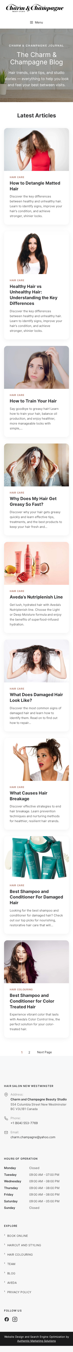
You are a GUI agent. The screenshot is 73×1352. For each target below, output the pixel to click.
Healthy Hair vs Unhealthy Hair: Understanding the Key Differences (33, 295)
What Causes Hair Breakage (28, 795)
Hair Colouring (21, 989)
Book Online (17, 1235)
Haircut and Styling (24, 1245)
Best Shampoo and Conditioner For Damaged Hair (36, 897)
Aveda (12, 1282)
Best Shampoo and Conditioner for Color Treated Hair (32, 1001)
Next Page (44, 1052)
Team (11, 1264)
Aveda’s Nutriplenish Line (36, 597)
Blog (11, 1273)
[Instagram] (14, 1319)
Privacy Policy (19, 1292)
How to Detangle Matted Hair (35, 186)
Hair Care (17, 177)
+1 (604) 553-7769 (24, 1123)
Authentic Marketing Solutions (36, 1340)
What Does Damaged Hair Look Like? (36, 697)
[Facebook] (6, 1319)
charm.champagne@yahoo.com (33, 1137)
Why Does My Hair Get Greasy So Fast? (33, 501)
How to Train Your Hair (33, 400)
